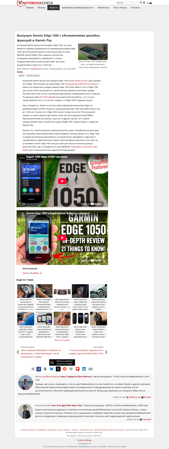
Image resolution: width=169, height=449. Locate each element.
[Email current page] (90, 369)
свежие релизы (33, 75)
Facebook (146, 419)
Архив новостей (86, 430)
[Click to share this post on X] (58, 368)
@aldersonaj (134, 397)
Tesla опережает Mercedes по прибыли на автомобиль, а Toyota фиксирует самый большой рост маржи (41, 353)
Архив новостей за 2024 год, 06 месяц (109, 430)
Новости (53, 7)
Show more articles (62, 340)
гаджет (22, 75)
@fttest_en (37, 273)
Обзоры (41, 7)
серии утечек (81, 80)
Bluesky (147, 397)
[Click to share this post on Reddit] (64, 368)
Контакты (135, 7)
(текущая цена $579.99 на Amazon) (81, 83)
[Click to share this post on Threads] (45, 369)
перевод (35, 68)
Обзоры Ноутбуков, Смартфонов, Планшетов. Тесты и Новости (45, 430)
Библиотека (103, 7)
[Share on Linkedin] (84, 368)
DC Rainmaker (46, 97)
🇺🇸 (18, 71)
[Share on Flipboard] (77, 368)
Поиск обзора (120, 7)
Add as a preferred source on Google (64, 362)
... (23, 71)
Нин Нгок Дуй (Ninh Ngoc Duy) (67, 405)
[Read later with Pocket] (71, 368)
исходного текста (50, 376)
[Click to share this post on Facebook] (38, 369)
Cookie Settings (85, 440)
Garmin (26, 273)
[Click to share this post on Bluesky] (51, 369)
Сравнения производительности (78, 7)
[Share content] (33, 369)
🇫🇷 (21, 71)
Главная (29, 7)
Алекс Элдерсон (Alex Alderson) (76, 376)
